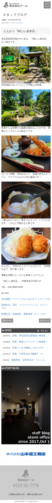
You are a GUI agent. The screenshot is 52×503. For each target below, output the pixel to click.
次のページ (44, 320)
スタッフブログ (17, 23)
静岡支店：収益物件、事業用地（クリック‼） (24, 314)
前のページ (7, 320)
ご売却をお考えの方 (16, 494)
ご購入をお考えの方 (34, 494)
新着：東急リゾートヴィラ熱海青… (30, 342)
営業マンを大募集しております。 (29, 348)
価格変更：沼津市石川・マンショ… (29, 360)
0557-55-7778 (26, 485)
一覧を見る (44, 331)
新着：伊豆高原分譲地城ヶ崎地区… (30, 335)
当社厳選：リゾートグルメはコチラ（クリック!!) (25, 299)
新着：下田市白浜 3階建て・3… (28, 354)
